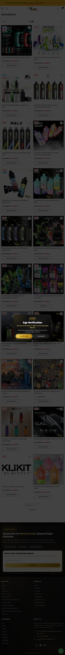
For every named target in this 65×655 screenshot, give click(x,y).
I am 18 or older (24, 336)
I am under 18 (41, 336)
